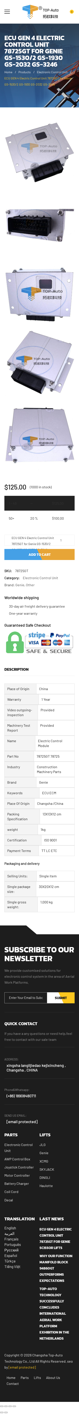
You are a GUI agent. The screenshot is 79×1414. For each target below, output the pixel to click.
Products (24, 72)
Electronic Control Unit (52, 72)
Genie (19, 585)
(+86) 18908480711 (21, 1095)
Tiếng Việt (12, 1266)
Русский (11, 1250)
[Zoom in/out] (2, 1406)
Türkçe (10, 1261)
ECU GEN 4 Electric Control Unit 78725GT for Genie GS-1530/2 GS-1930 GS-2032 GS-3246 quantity (33, 540)
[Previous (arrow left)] (2, 1412)
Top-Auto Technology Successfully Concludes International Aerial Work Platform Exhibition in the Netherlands (54, 1313)
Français (11, 1239)
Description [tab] (16, 669)
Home (8, 72)
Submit (61, 997)
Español (10, 1255)
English (10, 1228)
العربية (9, 1233)
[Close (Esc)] (14, 1406)
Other (30, 585)
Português (12, 1244)
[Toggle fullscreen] (6, 1406)
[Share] (10, 1406)
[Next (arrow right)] (6, 1412)
